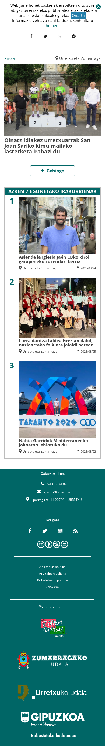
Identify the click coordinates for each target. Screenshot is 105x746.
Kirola (9, 58)
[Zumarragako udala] (53, 660)
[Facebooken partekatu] (31, 36)
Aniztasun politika (52, 566)
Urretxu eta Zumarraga (80, 58)
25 (94, 351)
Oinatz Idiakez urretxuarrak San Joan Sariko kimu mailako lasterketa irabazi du (47, 145)
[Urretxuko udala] (53, 692)
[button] (98, 7)
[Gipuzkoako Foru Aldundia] (52, 724)
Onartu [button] (78, 15)
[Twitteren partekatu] (45, 36)
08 (90, 268)
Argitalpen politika (52, 573)
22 (94, 451)
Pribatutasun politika (52, 580)
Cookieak (53, 587)
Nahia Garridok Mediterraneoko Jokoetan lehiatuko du (53, 443)
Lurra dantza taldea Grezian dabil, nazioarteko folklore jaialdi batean (56, 343)
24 (94, 268)
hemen (52, 25)
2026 (84, 268)
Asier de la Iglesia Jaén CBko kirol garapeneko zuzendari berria (54, 259)
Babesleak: (52, 607)
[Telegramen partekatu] (73, 36)
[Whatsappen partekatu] (59, 36)
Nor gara (52, 520)
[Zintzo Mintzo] (52, 628)
